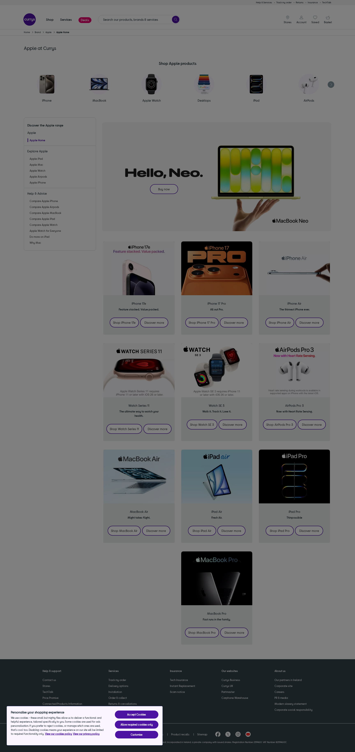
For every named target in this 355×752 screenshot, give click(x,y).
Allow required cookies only (137, 724)
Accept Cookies (136, 714)
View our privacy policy (86, 733)
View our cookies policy (58, 733)
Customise (136, 734)
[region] (85, 725)
